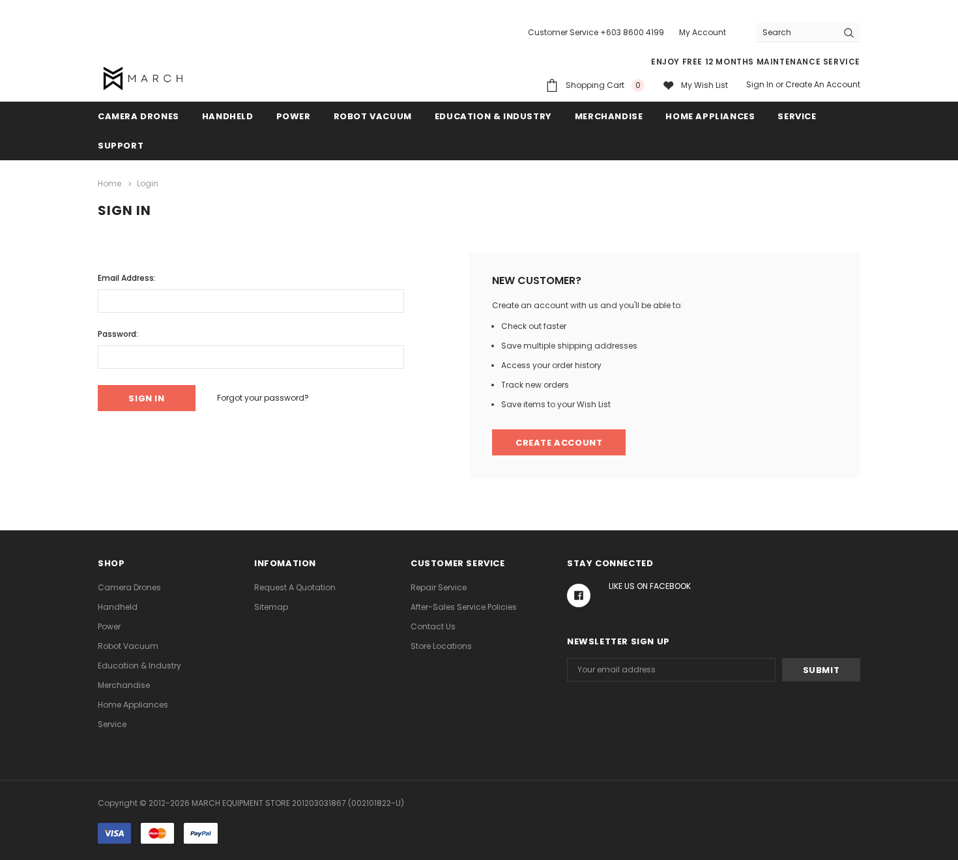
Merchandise (609, 116)
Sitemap (271, 606)
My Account (702, 32)
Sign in (760, 84)
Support (120, 145)
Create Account (558, 443)
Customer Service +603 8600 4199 (596, 32)
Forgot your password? (263, 397)
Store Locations (441, 646)
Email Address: (127, 277)
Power (293, 116)
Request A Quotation (295, 587)
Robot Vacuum (373, 116)
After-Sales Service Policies (464, 606)
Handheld (228, 116)
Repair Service (439, 587)
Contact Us (433, 626)
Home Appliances (710, 116)
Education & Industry (493, 116)
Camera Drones (138, 116)
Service (796, 116)
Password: (118, 333)
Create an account (822, 84)
